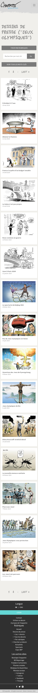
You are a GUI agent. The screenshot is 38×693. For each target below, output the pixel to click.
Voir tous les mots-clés (16, 64)
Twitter (20, 676)
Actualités (19, 644)
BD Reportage (19, 660)
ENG (21, 607)
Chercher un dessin (20, 642)
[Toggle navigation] (34, 5)
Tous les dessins (20, 637)
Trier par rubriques (19, 48)
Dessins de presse (19, 632)
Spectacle (19, 647)
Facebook (20, 678)
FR (16, 607)
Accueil (19, 629)
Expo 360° (19, 650)
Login (19, 612)
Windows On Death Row (19, 668)
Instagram (20, 673)
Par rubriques (20, 639)
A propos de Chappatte (19, 623)
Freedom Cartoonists (19, 663)
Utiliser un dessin (19, 620)
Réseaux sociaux (19, 670)
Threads (20, 681)
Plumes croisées (19, 665)
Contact (19, 618)
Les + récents (20, 634)
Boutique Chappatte (19, 658)
